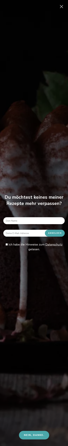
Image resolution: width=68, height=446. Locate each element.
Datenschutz (53, 244)
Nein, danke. (34, 435)
